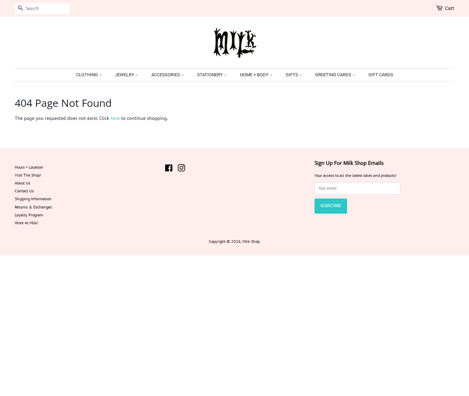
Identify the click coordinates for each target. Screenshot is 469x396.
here (115, 118)
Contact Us (24, 190)
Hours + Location (29, 167)
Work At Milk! (26, 222)
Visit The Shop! (28, 175)
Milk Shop (251, 241)
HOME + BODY (255, 74)
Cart (449, 8)
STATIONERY (210, 74)
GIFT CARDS (380, 74)
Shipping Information (33, 198)
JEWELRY (125, 74)
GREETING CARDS (333, 74)
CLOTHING (87, 74)
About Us (22, 182)
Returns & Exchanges (33, 207)
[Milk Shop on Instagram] (181, 169)
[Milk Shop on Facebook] (169, 169)
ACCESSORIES (166, 74)
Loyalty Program (29, 214)
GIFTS (292, 74)
